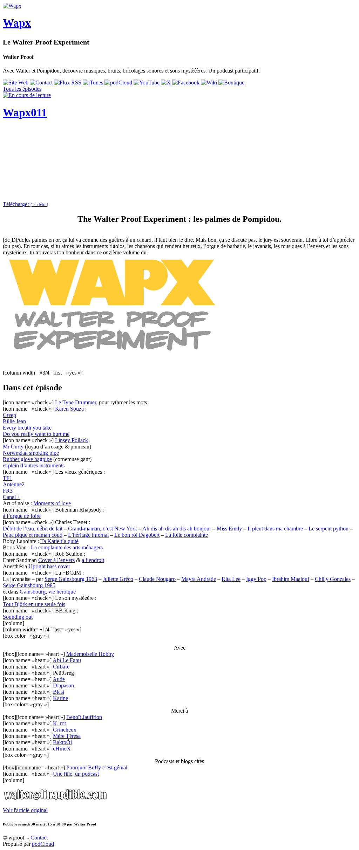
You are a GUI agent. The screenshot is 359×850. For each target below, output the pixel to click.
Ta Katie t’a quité (59, 541)
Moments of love (52, 503)
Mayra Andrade (198, 579)
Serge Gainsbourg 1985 (29, 585)
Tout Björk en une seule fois (34, 604)
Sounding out (18, 617)
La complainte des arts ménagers (67, 547)
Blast (58, 692)
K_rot (59, 723)
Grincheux (64, 730)
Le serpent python (328, 529)
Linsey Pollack (71, 440)
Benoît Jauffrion (84, 717)
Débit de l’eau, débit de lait (32, 529)
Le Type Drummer (75, 402)
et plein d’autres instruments (34, 465)
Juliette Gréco (118, 579)
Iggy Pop (256, 579)
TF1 (7, 478)
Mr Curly (13, 447)
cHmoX (62, 749)
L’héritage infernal (88, 535)
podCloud (43, 844)
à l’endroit (93, 560)
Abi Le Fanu (67, 660)
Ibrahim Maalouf (290, 579)
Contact (39, 838)
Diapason (63, 685)
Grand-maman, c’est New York (102, 529)
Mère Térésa (67, 736)
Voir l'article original (25, 810)
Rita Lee (231, 579)
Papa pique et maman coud (32, 535)
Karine (60, 698)
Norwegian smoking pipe (31, 453)
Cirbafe (61, 667)
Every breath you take (27, 428)
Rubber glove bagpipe (27, 459)
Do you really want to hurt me (36, 434)
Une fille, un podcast (76, 774)
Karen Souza (69, 409)
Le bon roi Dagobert (137, 535)
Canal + (11, 497)
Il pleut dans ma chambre (275, 529)
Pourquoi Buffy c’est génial (96, 767)
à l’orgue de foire (22, 516)
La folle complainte (186, 535)
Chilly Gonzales (333, 579)
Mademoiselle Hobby (90, 654)
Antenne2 (14, 484)
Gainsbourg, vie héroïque (48, 592)
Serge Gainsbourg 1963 (71, 579)
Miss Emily (229, 529)
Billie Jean (14, 421)
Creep (9, 415)
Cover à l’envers (56, 560)
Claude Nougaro (157, 579)
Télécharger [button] (25, 204)
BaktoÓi (62, 742)
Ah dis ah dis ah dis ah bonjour (176, 529)
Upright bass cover (49, 566)
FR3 (8, 491)
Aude (59, 679)
